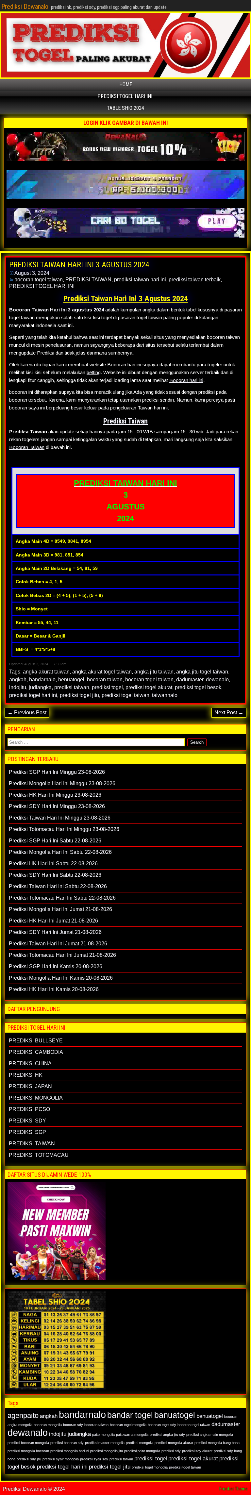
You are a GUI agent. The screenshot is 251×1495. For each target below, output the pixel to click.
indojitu (17, 687)
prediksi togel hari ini (33, 695)
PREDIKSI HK (25, 1075)
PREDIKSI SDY (27, 1120)
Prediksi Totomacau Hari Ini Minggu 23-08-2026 (64, 829)
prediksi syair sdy (94, 1459)
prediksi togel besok (198, 687)
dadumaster (189, 679)
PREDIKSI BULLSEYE (36, 1040)
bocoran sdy (73, 1425)
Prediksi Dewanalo (24, 6)
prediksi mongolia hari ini (69, 1451)
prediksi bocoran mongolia (28, 1443)
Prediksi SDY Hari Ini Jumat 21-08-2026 (55, 932)
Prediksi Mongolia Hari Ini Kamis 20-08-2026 (61, 978)
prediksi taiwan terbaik (195, 279)
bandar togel (130, 1415)
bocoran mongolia (48, 1425)
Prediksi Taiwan (125, 421)
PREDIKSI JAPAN (30, 1086)
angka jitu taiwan (154, 671)
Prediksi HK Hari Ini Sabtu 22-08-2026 (53, 863)
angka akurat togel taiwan (102, 671)
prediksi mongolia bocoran (28, 1451)
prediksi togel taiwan (125, 695)
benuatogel (71, 679)
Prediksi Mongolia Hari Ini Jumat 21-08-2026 (60, 909)
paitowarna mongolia (132, 1435)
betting (94, 372)
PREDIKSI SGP (27, 1132)
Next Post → (228, 712)
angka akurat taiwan (46, 671)
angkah (17, 679)
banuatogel (174, 1415)
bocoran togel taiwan (38, 279)
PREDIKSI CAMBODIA (36, 1052)
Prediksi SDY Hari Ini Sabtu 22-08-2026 (55, 875)
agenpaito (23, 1415)
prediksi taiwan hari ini (140, 279)
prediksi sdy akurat (197, 1451)
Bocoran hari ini (186, 380)
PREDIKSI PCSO (29, 1109)
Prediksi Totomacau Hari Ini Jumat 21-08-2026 (62, 955)
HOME (125, 84)
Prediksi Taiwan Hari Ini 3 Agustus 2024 (125, 298)
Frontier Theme (233, 1489)
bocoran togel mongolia (128, 1425)
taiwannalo (164, 695)
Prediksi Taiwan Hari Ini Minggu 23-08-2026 (59, 818)
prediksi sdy (171, 1451)
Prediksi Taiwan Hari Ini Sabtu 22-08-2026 (58, 886)
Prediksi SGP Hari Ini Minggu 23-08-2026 (57, 772)
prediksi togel (107, 687)
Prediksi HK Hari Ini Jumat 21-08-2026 (53, 920)
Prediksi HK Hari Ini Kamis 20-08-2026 (54, 989)
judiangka (40, 687)
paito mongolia (103, 1435)
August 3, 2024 (31, 273)
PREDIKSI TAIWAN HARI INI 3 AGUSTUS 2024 (79, 264)
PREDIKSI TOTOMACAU (39, 1155)
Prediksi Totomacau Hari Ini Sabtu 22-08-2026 (62, 898)
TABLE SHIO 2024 (125, 108)
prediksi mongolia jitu (106, 1451)
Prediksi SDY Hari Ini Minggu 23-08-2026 (57, 806)
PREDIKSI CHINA (30, 1063)
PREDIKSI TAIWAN (88, 279)
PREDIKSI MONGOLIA (36, 1098)
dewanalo (217, 679)
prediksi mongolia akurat (174, 1443)
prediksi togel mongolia (150, 1467)
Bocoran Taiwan (26, 447)
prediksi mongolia (139, 1443)
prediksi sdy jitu (29, 1459)
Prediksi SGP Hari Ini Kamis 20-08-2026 (55, 966)
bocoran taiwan (105, 679)
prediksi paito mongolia (142, 1451)
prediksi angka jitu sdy (167, 1435)
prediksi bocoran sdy (67, 1443)
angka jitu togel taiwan (202, 671)
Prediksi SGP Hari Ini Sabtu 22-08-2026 (55, 840)
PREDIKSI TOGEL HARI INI (124, 96)
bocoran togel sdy (162, 1425)
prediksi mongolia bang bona (217, 1443)
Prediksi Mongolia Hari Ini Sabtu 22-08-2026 (60, 852)
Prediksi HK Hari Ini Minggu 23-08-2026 (55, 795)
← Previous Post (27, 712)
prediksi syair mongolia (60, 1459)
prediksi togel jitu (79, 695)
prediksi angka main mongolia (209, 1435)
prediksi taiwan (71, 687)
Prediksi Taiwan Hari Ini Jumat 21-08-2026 (58, 943)
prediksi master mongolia (105, 1443)
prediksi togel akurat (149, 687)
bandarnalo (42, 679)
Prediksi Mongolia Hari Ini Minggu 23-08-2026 (62, 783)
